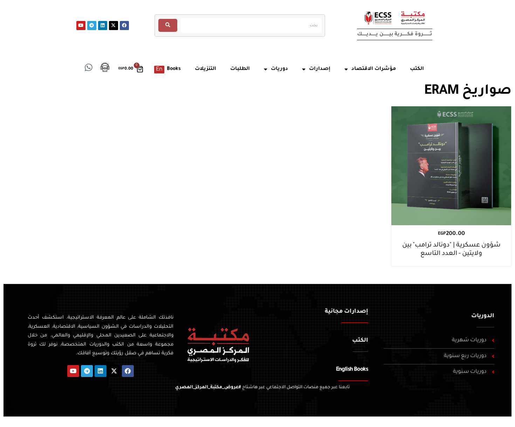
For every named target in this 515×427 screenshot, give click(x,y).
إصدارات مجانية (346, 311)
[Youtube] (80, 25)
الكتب (360, 340)
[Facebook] (124, 25)
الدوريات (482, 316)
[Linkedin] (102, 25)
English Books (352, 369)
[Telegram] (91, 25)
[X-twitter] (113, 25)
